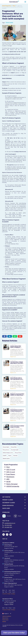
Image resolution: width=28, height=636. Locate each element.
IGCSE (8, 481)
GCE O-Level (10, 469)
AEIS (7, 479)
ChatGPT (4, 455)
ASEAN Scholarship (12, 486)
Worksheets (10, 477)
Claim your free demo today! (14, 633)
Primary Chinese (18, 452)
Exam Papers (10, 474)
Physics (9, 455)
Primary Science (6, 449)
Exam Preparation (6, 5)
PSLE (14, 5)
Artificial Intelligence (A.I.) (8, 452)
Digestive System (6, 458)
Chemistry (15, 455)
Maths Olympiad (11, 484)
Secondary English (14, 449)
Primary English (9, 22)
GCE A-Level (10, 472)
